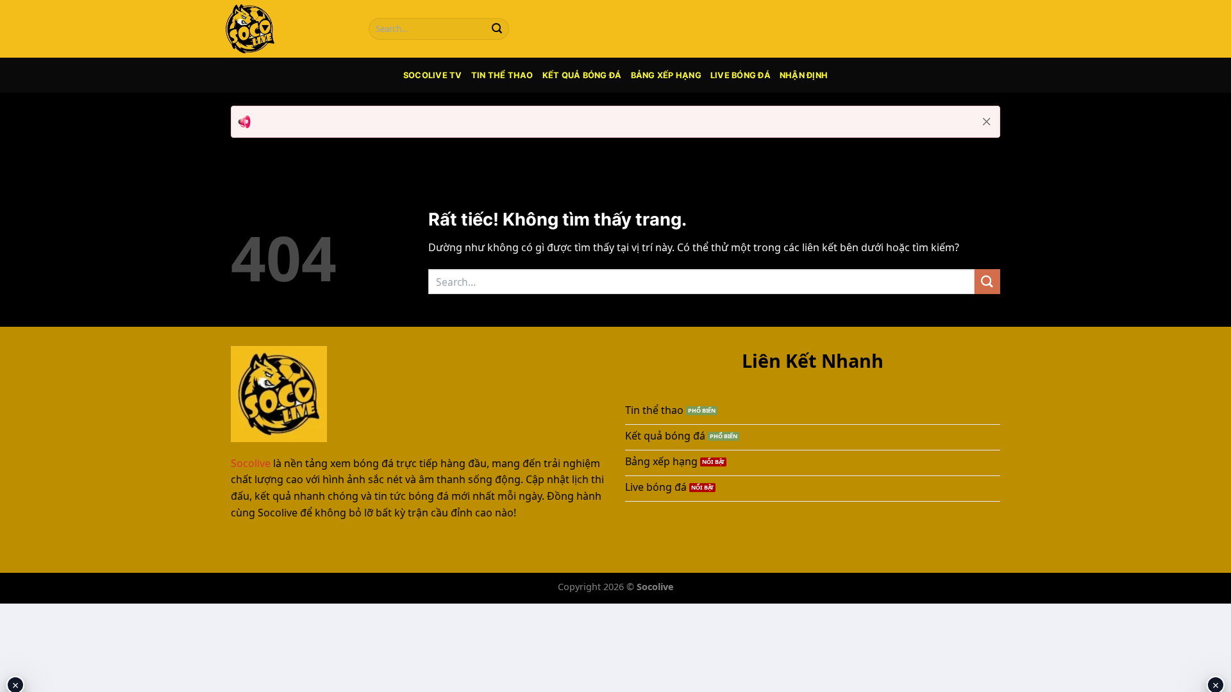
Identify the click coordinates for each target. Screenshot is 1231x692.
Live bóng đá (740, 75)
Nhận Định (804, 75)
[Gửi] (497, 29)
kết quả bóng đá (582, 75)
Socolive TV (432, 75)
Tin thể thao (502, 75)
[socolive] (285, 29)
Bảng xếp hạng (666, 75)
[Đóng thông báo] (987, 121)
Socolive (251, 463)
